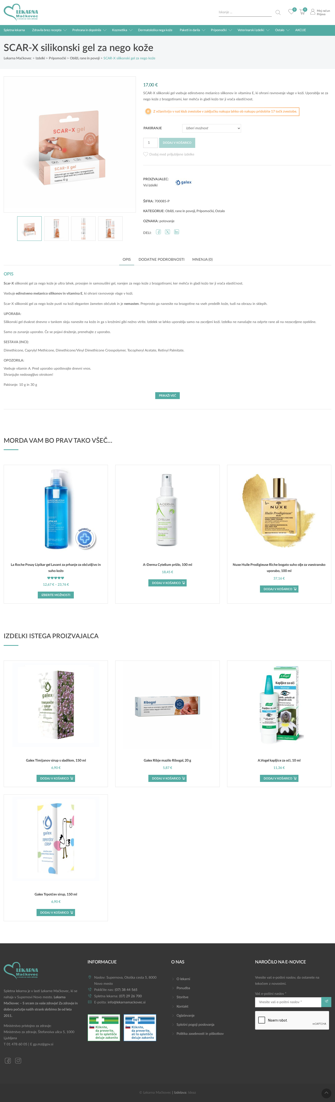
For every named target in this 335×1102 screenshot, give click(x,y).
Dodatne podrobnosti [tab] (161, 259)
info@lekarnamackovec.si (126, 1002)
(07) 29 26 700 (130, 996)
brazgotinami (161, 283)
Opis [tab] (127, 259)
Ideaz (192, 1092)
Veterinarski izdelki (251, 30)
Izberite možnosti (55, 595)
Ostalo (279, 30)
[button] (168, 155)
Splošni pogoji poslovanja (195, 1024)
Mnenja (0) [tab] (202, 259)
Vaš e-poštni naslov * (270, 994)
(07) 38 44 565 (126, 990)
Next (127, 144)
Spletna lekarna (14, 30)
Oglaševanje (185, 1015)
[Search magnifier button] (278, 12)
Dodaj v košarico (177, 142)
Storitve (182, 997)
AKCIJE (300, 30)
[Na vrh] (326, 1093)
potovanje (166, 221)
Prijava (321, 14)
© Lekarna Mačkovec (155, 1092)
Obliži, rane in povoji (180, 211)
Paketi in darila (190, 30)
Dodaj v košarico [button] (166, 583)
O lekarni (183, 979)
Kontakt (182, 1006)
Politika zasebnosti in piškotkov (200, 1034)
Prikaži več (167, 395)
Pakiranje (152, 128)
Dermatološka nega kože (155, 30)
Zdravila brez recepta (46, 30)
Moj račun (323, 10)
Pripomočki (219, 30)
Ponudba (183, 988)
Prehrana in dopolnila (86, 30)
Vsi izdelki (150, 185)
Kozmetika (119, 30)
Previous (12, 144)
